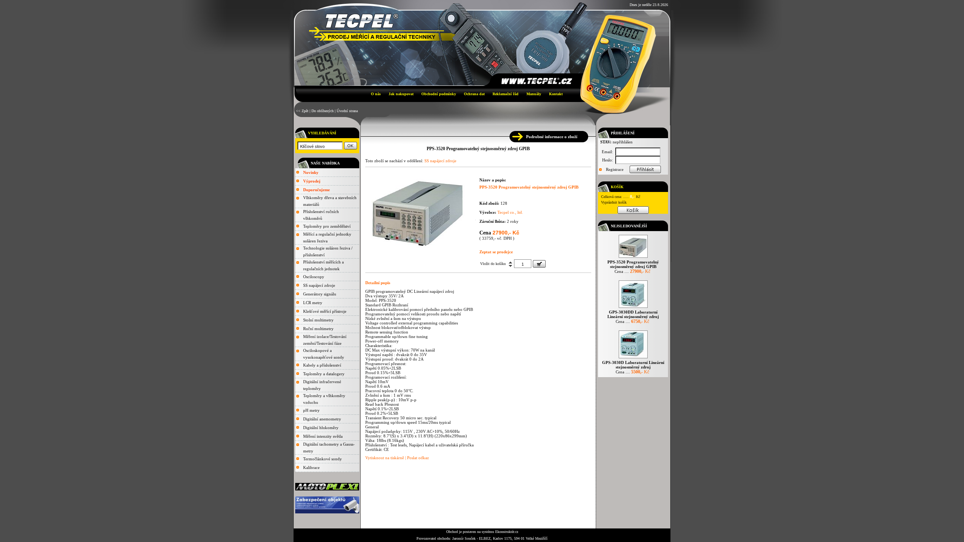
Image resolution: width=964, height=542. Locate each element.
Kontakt (556, 94)
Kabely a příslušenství (322, 365)
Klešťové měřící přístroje (324, 311)
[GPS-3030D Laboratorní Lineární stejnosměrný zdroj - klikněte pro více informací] (633, 358)
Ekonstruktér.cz (506, 532)
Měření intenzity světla (323, 436)
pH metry (311, 410)
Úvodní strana (347, 111)
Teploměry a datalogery (324, 373)
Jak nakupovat (401, 94)
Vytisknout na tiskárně (384, 457)
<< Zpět (302, 111)
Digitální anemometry (322, 419)
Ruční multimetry (318, 328)
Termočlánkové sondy (322, 459)
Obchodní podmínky (438, 94)
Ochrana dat (474, 94)
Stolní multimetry (318, 320)
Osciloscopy (313, 276)
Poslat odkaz (418, 457)
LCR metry (312, 302)
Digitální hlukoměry (321, 427)
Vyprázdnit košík (614, 202)
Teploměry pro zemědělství (327, 226)
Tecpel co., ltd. (510, 212)
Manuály (533, 94)
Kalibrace (311, 467)
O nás (376, 94)
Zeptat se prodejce (496, 252)
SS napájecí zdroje (319, 285)
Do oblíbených (322, 111)
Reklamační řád (506, 94)
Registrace (615, 169)
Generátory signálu (319, 294)
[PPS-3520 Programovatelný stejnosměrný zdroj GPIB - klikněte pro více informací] (633, 257)
